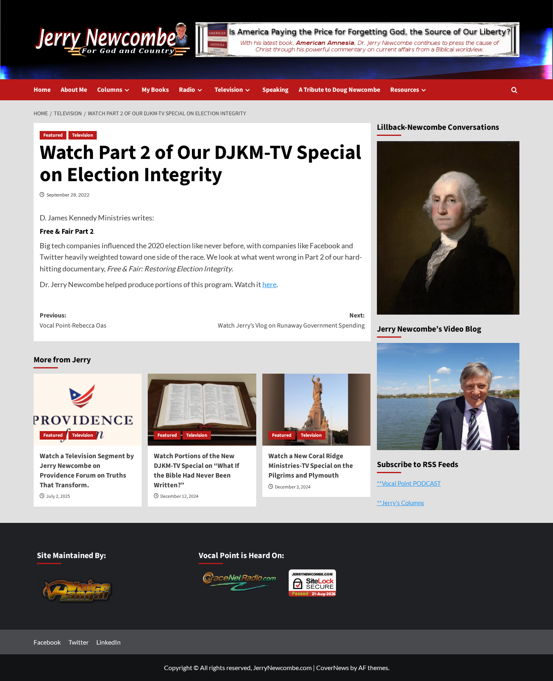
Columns (109, 89)
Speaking (275, 89)
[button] (514, 90)
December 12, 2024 (179, 496)
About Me (74, 89)
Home (42, 89)
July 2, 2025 (58, 496)
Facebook (47, 642)
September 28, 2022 (68, 195)
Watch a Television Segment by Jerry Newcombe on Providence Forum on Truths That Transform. (87, 470)
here (269, 284)
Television (229, 89)
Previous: (73, 320)
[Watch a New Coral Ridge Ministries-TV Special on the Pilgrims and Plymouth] (316, 410)
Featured (53, 135)
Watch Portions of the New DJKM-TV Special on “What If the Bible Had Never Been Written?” (196, 470)
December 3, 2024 (293, 487)
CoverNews (332, 667)
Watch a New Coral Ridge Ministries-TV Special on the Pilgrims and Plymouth (310, 465)
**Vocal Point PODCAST (409, 482)
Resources (404, 89)
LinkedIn (108, 642)
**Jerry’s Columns (400, 502)
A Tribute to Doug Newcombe (339, 89)
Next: (291, 320)
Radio (187, 89)
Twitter (78, 642)
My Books (155, 89)
